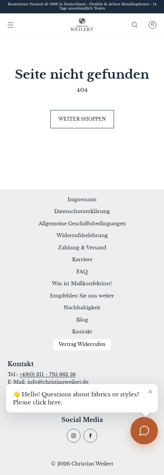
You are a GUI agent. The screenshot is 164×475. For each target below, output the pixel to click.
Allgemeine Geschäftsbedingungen (82, 223)
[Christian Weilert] (82, 24)
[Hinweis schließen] (150, 392)
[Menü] (17, 24)
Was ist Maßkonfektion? (82, 283)
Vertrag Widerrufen (82, 344)
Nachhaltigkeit (82, 307)
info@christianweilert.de (57, 382)
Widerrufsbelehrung (82, 235)
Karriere (82, 259)
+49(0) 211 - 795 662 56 (47, 374)
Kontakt (82, 331)
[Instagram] (73, 435)
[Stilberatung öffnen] (144, 430)
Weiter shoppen (82, 119)
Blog (82, 320)
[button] (135, 24)
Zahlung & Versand (82, 247)
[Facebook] (90, 435)
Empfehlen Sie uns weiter (82, 295)
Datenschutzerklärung (82, 211)
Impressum (82, 199)
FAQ (82, 271)
